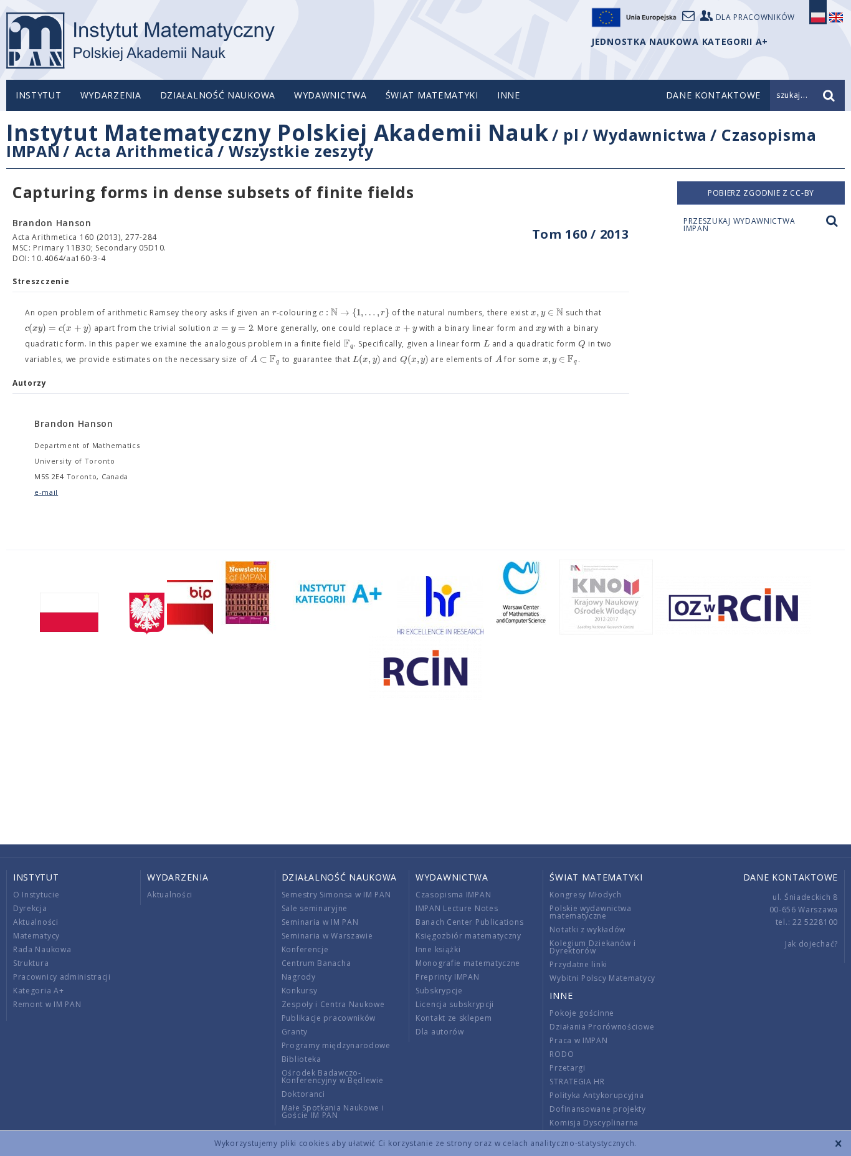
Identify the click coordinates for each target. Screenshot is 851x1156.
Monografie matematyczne (468, 963)
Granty (295, 1031)
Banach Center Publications (469, 922)
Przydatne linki (578, 964)
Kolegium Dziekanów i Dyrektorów (592, 947)
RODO (561, 1054)
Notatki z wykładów (587, 929)
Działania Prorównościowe (601, 1026)
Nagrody (299, 977)
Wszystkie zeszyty (301, 150)
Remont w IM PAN (47, 1004)
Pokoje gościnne (581, 1013)
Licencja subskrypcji (455, 1004)
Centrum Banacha (316, 963)
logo (140, 40)
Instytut (39, 95)
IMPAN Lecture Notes (457, 908)
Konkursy (300, 990)
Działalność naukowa (217, 95)
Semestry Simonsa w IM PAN (336, 894)
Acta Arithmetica (144, 150)
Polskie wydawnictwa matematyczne (590, 912)
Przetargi (567, 1068)
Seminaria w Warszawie (327, 935)
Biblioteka (301, 1059)
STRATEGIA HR (576, 1081)
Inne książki (438, 949)
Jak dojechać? (811, 944)
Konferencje (305, 949)
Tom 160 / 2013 (580, 234)
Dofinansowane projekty (597, 1109)
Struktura (31, 963)
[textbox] (274, 312)
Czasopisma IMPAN (453, 894)
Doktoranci (303, 1094)
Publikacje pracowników (329, 1018)
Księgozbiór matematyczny (468, 935)
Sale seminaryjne (315, 908)
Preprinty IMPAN (448, 977)
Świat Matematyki (432, 95)
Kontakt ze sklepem (454, 1018)
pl (571, 134)
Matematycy (36, 935)
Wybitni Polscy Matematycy (602, 978)
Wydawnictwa (330, 95)
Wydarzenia (110, 95)
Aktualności (36, 922)
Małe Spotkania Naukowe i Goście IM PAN (333, 1111)
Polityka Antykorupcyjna (596, 1095)
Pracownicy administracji (62, 977)
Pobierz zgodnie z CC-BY (761, 193)
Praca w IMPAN (578, 1040)
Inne (508, 95)
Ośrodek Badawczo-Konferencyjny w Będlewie (333, 1077)
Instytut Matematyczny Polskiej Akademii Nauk (277, 132)
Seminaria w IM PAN (320, 922)
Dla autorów (440, 1031)
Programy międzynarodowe (336, 1045)
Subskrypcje (439, 990)
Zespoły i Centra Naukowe (333, 1004)
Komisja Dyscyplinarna (594, 1122)
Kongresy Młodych (585, 894)
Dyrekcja (30, 908)
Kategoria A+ (38, 990)
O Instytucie (36, 894)
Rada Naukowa (42, 949)
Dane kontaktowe (791, 877)
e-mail (46, 492)
